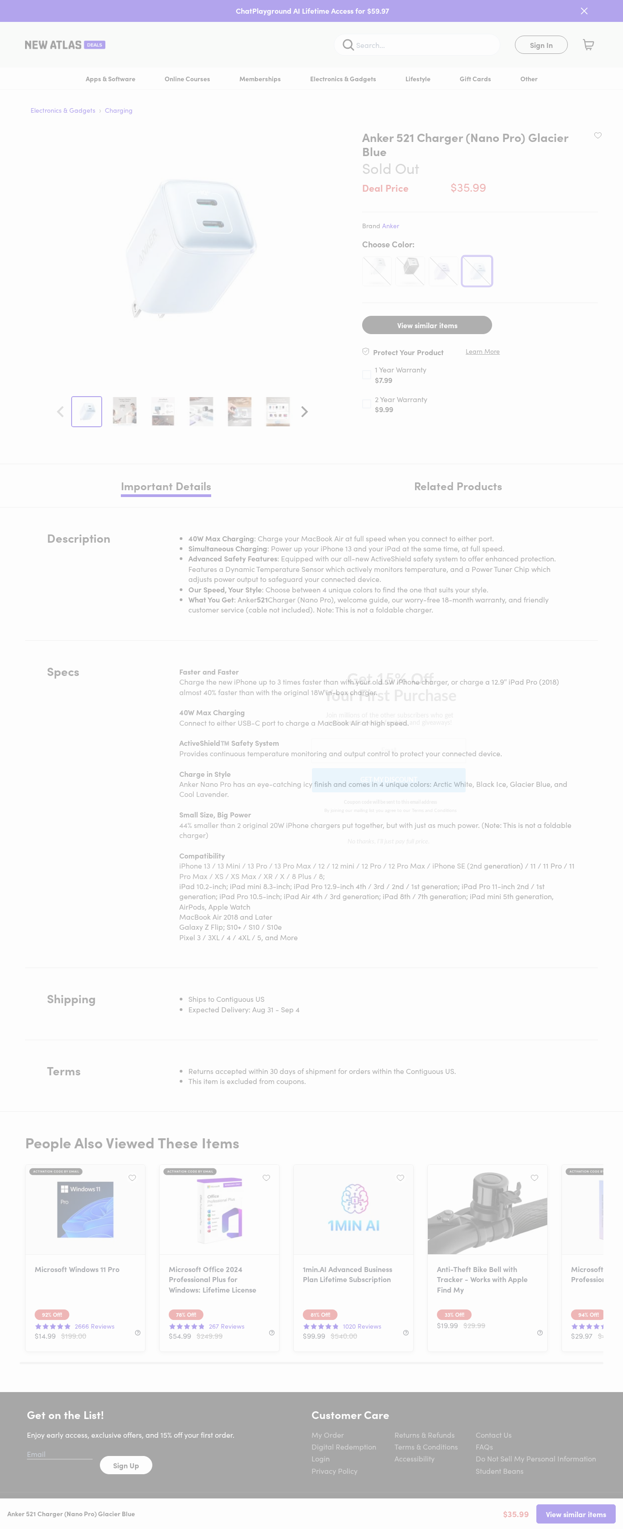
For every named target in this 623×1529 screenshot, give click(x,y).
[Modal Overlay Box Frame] (311, 764)
